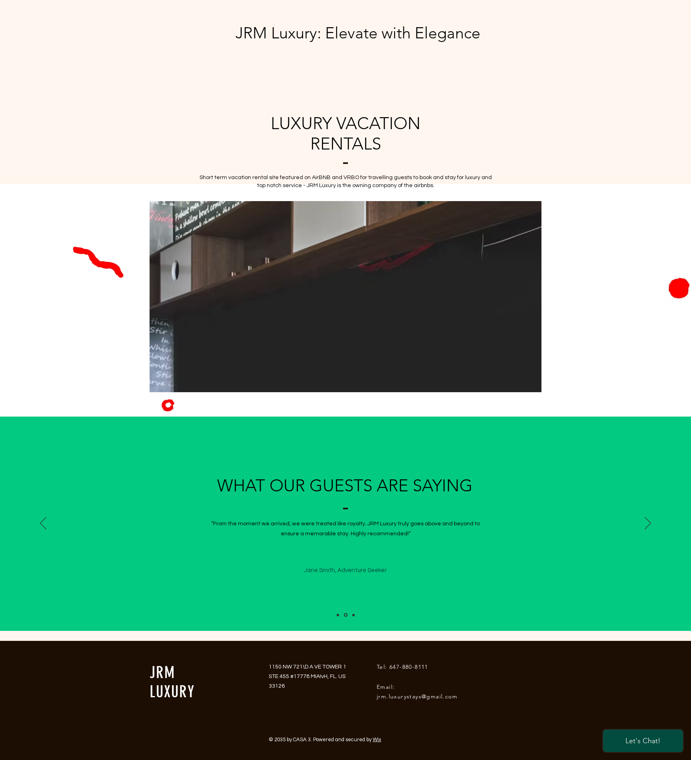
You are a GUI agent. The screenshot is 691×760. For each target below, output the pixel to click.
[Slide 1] (338, 615)
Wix (377, 739)
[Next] (648, 524)
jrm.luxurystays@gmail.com (417, 696)
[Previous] (43, 524)
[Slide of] (345, 615)
